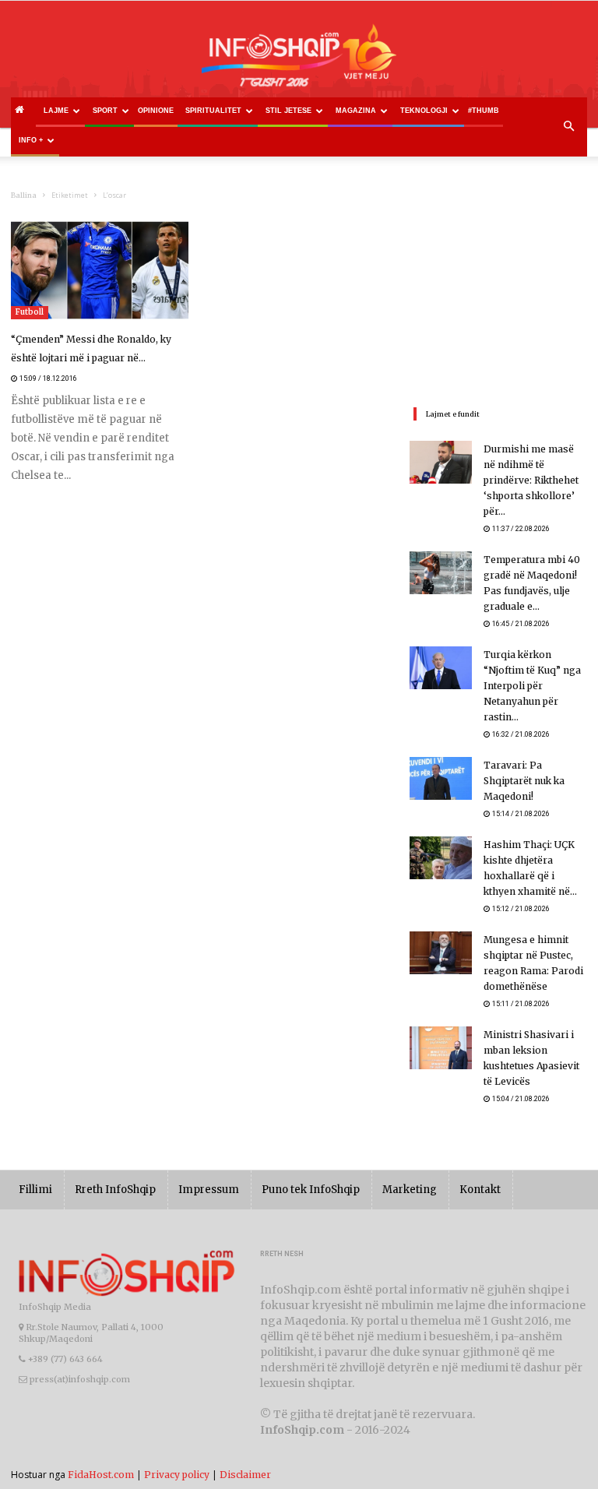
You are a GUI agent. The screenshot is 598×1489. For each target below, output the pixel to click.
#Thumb (483, 110)
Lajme (56, 110)
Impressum (208, 1189)
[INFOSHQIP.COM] (299, 60)
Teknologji (424, 110)
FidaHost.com (101, 1474)
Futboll (30, 312)
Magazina (356, 110)
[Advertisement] (498, 299)
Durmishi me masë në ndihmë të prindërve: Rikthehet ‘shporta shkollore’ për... (531, 480)
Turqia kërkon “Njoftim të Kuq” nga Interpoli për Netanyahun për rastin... (532, 686)
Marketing (409, 1189)
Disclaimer (245, 1474)
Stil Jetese (288, 110)
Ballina (24, 195)
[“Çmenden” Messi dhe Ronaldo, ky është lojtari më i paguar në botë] (99, 270)
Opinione (156, 110)
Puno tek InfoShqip (311, 1189)
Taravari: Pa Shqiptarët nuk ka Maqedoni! (524, 780)
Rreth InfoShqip (115, 1189)
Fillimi (35, 1189)
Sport (105, 110)
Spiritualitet (213, 110)
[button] (568, 127)
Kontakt (480, 1189)
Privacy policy (176, 1474)
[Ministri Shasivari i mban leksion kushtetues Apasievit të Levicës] (441, 1047)
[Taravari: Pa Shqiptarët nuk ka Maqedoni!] (441, 778)
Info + (31, 140)
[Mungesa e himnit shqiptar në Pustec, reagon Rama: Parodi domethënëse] (441, 952)
